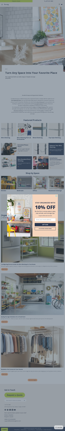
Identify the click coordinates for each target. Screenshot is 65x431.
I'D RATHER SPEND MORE (45, 228)
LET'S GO (45, 225)
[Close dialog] (56, 196)
